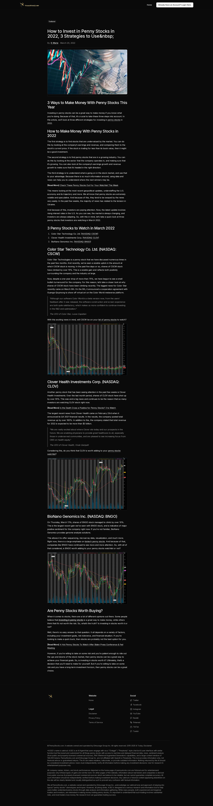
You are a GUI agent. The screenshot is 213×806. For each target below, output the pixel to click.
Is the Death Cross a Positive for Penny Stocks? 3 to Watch (88, 408)
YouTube (136, 713)
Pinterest (136, 722)
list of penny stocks (107, 319)
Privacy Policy (94, 718)
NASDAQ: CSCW (90, 234)
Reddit (135, 718)
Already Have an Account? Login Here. (174, 5)
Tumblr (136, 731)
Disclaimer (93, 713)
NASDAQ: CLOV (90, 237)
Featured (52, 21)
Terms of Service (96, 722)
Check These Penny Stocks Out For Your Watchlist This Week (89, 185)
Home (149, 5)
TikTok (136, 727)
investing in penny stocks (71, 620)
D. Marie (54, 43)
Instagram (137, 709)
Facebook (137, 705)
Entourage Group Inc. (102, 746)
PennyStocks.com (56, 746)
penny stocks (114, 120)
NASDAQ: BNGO (82, 241)
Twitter (136, 700)
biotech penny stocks (95, 541)
